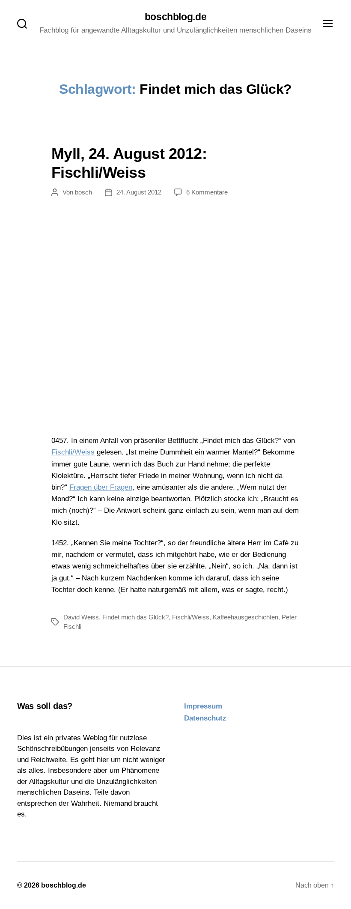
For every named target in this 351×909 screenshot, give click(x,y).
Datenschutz (205, 718)
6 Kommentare (207, 192)
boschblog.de (176, 17)
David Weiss (81, 617)
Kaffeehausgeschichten (245, 617)
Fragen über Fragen (100, 487)
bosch (83, 192)
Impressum (203, 706)
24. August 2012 (138, 192)
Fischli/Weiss (73, 452)
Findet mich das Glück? (135, 617)
